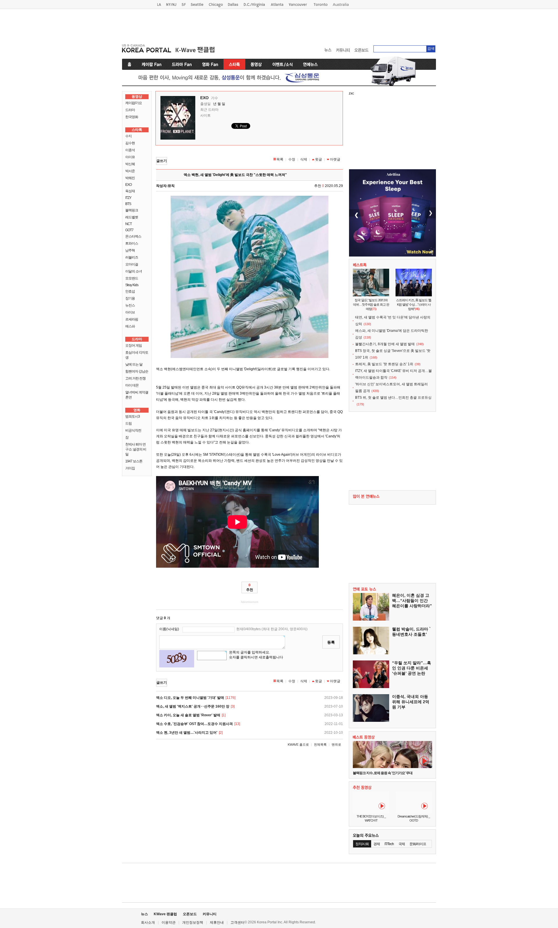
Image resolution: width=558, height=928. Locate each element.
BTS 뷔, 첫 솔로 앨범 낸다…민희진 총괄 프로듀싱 (393, 398)
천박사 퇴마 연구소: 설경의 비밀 (135, 449)
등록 (331, 642)
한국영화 (131, 117)
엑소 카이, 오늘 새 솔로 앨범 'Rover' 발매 (188, 715)
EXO (128, 185)
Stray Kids (131, 285)
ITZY (128, 198)
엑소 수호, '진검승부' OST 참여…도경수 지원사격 (194, 724)
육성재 (130, 191)
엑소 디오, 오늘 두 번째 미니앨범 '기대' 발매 (190, 698)
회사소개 (148, 922)
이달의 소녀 (133, 271)
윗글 (318, 159)
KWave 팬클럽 (165, 914)
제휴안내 (217, 922)
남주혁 (130, 250)
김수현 (130, 143)
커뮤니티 (210, 914)
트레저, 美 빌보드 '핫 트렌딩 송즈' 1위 (384, 364)
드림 (128, 423)
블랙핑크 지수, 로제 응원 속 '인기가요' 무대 (382, 773)
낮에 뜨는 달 (133, 364)
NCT (128, 224)
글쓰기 (161, 161)
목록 (279, 159)
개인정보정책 (192, 922)
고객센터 (237, 922)
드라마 (130, 110)
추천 (249, 587)
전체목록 (320, 744)
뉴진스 (130, 305)
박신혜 (130, 164)
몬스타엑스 (133, 236)
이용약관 (169, 922)
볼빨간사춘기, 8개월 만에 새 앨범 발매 (385, 344)
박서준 (130, 171)
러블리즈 (131, 257)
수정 (291, 159)
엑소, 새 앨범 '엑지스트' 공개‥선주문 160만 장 (192, 706)
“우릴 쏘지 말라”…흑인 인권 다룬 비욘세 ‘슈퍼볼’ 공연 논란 (411, 668)
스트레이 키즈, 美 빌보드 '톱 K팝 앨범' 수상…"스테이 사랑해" (413, 304)
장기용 (130, 298)
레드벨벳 (131, 217)
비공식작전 (133, 430)
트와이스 (131, 243)
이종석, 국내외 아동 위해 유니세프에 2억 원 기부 (410, 701)
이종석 (130, 150)
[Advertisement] (279, 25)
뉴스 (144, 914)
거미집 (130, 468)
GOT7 (129, 230)
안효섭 (130, 291)
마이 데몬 (132, 385)
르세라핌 (131, 319)
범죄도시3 (132, 416)
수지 (128, 136)
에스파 (130, 326)
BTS (128, 204)
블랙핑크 (131, 210)
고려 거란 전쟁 (135, 378)
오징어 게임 (133, 345)
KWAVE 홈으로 (298, 744)
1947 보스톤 (133, 461)
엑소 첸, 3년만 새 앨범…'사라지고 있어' (186, 733)
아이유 (130, 157)
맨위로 (336, 744)
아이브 (130, 312)
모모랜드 (131, 278)
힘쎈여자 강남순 (136, 371)
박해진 (130, 178)
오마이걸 (131, 264)
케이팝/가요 (133, 103)
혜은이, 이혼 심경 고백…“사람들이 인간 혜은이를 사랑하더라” (412, 600)
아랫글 (335, 159)
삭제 (303, 159)
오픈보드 (190, 914)
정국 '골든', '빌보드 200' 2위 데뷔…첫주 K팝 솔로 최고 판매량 (371, 304)
